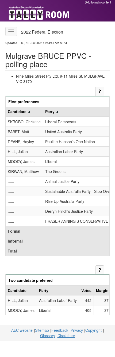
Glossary (47, 335)
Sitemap (42, 330)
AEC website (22, 330)
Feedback (59, 330)
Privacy (77, 330)
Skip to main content (98, 2)
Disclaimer (66, 335)
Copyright (93, 330)
